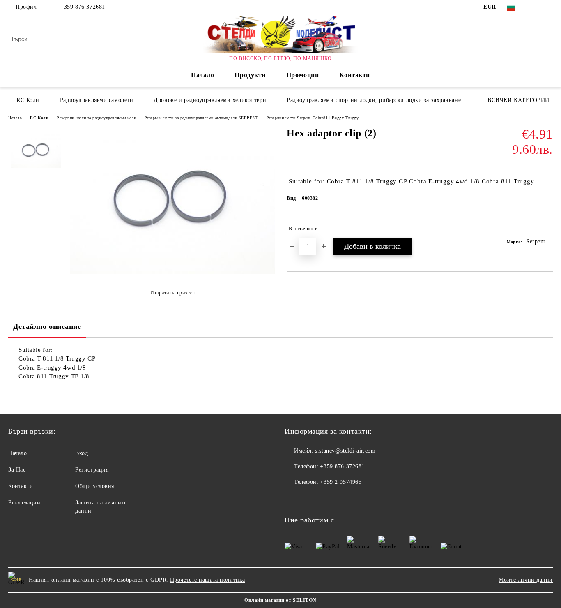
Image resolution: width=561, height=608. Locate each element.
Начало (202, 75)
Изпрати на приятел (172, 293)
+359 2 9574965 (340, 482)
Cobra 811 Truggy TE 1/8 (54, 376)
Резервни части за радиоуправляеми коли (96, 118)
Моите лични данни (526, 580)
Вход (81, 453)
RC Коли (39, 118)
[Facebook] (535, 7)
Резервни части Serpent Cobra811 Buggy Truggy (313, 118)
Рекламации (24, 502)
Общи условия (94, 486)
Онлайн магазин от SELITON (280, 600)
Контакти (354, 75)
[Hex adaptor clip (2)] (172, 272)
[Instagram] (548, 7)
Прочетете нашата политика (207, 580)
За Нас (16, 470)
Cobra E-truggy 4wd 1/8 (52, 367)
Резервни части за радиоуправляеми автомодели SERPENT (201, 118)
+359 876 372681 (82, 7)
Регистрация (91, 470)
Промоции (302, 75)
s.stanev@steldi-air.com (345, 451)
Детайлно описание (47, 326)
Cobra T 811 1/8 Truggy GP (57, 358)
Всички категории (518, 100)
